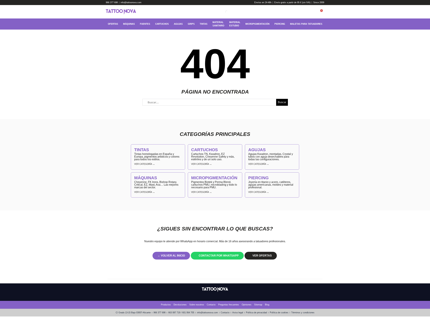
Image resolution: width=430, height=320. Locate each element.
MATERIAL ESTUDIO (234, 24)
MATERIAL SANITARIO (218, 24)
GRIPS (191, 24)
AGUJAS (178, 24)
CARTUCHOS (162, 24)
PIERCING (279, 24)
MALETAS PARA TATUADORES (306, 24)
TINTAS (203, 24)
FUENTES (145, 24)
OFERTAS (113, 24)
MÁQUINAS (129, 24)
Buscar (282, 102)
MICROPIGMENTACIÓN (257, 24)
